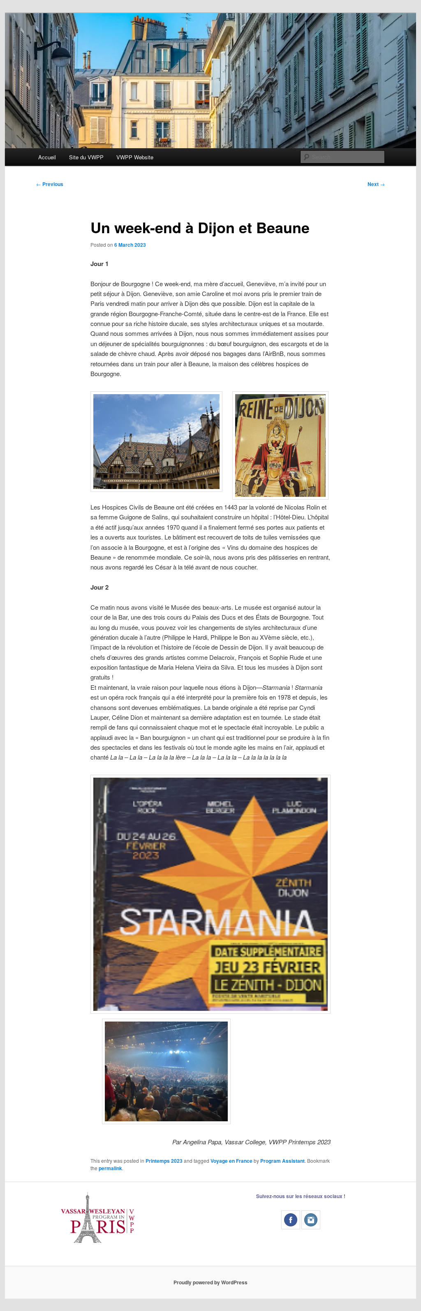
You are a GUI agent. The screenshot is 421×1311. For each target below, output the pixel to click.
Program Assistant (282, 1160)
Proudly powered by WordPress (210, 1282)
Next (376, 184)
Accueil (47, 157)
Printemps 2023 (164, 1160)
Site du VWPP (86, 157)
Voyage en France (231, 1160)
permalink (110, 1168)
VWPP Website (134, 157)
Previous (49, 184)
